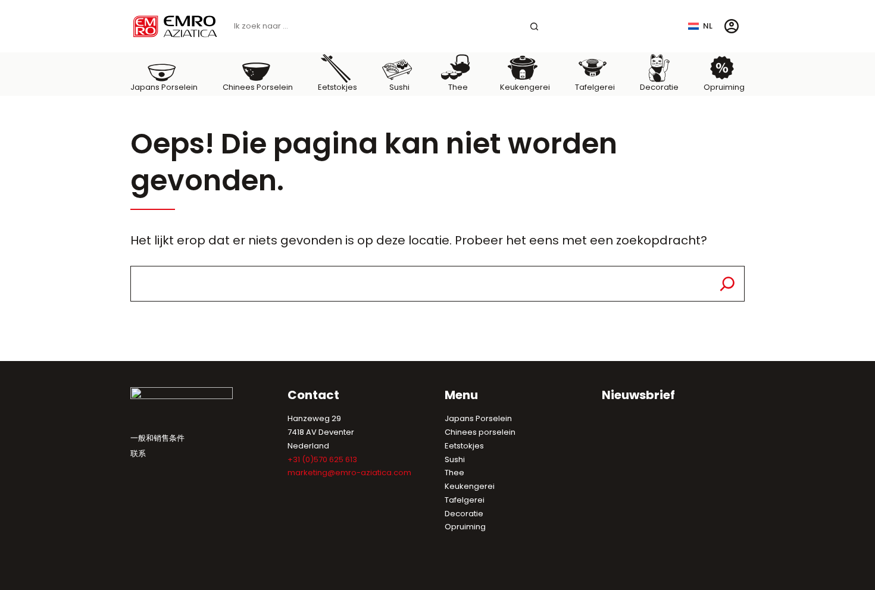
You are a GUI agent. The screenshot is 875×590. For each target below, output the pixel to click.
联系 (138, 453)
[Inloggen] (731, 26)
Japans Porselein (478, 418)
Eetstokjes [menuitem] (337, 87)
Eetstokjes (464, 445)
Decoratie (464, 513)
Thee (454, 472)
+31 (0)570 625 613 (322, 459)
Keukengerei (470, 486)
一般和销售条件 (157, 438)
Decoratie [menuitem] (659, 87)
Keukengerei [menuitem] (525, 87)
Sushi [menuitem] (399, 87)
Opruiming (465, 526)
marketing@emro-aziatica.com (349, 472)
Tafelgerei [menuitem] (595, 87)
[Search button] (534, 26)
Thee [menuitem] (458, 87)
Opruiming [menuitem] (724, 87)
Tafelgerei (465, 500)
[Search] (727, 284)
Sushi (455, 459)
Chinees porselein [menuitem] (258, 87)
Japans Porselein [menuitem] (164, 87)
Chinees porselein (480, 432)
